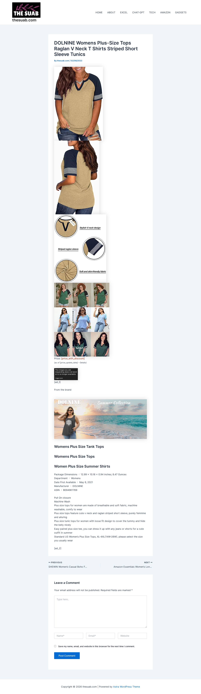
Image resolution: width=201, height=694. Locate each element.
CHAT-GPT (138, 12)
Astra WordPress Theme (126, 686)
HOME (99, 12)
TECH (152, 12)
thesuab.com (24, 20)
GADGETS (180, 12)
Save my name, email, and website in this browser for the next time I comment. (96, 646)
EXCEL (124, 12)
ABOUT (111, 12)
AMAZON (165, 12)
